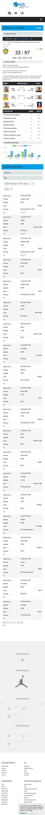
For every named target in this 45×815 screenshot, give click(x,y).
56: (22, 437)
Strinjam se (23, 813)
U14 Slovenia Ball (28, 795)
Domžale (39, 355)
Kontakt (4, 770)
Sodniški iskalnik (28, 768)
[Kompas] (15, 718)
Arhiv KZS (26, 775)
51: (22, 565)
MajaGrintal (13, 105)
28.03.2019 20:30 (26, 452)
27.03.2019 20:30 (26, 473)
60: (22, 224)
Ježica (22, 273)
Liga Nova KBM (28, 802)
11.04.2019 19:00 (26, 281)
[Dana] (15, 738)
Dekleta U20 (5, 791)
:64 (22, 544)
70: (22, 394)
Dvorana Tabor (25, 380)
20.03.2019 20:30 (26, 601)
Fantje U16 (4, 797)
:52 (22, 202)
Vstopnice (4, 773)
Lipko (25, 786)
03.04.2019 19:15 (26, 366)
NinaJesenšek (31, 89)
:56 (22, 288)
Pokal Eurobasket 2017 (30, 800)
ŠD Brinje (23, 358)
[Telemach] (22, 662)
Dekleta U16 (5, 800)
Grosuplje (24, 348)
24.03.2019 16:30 (26, 516)
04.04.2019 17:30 (26, 345)
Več (31, 810)
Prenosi (3, 775)
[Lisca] (15, 746)
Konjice (39, 377)
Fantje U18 (4, 793)
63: (22, 523)
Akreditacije (5, 766)
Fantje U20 (4, 789)
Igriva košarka (28, 784)
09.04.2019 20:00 (26, 302)
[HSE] (29, 738)
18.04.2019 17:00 (26, 238)
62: (22, 266)
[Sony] (29, 711)
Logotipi (4, 768)
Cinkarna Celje (25, 199)
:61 (22, 501)
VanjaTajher (13, 89)
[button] (2, 702)
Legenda (38, 28)
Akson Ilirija (24, 263)
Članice (3, 786)
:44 (22, 309)
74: (22, 330)
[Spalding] (15, 711)
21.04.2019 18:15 (26, 217)
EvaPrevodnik (31, 105)
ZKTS (25, 770)
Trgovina (26, 773)
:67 (22, 587)
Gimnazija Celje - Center (28, 209)
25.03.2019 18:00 (26, 495)
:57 (22, 245)
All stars (26, 797)
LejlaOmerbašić (30, 97)
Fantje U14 (4, 802)
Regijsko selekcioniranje (30, 789)
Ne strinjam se (30, 813)
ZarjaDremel (13, 97)
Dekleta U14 (5, 804)
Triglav (40, 206)
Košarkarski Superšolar (30, 793)
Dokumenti (27, 766)
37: (23, 480)
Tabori (25, 791)
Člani (3, 784)
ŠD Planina (24, 230)
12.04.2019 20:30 (26, 260)
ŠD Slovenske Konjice (27, 529)
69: (22, 459)
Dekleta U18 (5, 795)
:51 (22, 373)
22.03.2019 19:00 (26, 559)
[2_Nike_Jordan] (21, 681)
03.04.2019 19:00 (26, 388)
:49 (22, 352)
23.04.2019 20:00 (26, 195)
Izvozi (4, 625)
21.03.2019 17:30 (26, 580)
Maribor (23, 370)
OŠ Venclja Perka (24, 39)
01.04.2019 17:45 (26, 431)
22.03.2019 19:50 (26, 537)
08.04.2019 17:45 (26, 324)
